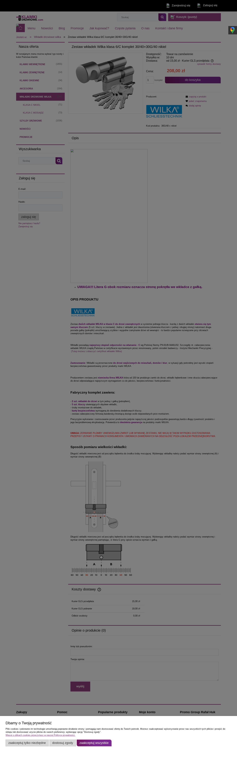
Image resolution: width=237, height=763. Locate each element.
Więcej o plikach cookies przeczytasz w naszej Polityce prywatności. (40, 735)
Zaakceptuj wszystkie (94, 743)
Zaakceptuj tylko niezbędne (27, 743)
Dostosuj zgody (62, 743)
